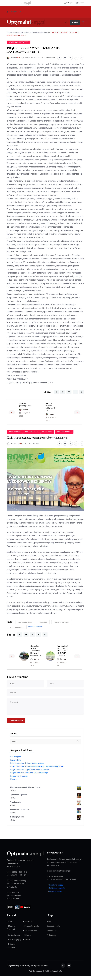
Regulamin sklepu (56, 885)
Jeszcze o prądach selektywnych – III (51, 406)
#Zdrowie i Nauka (64, 432)
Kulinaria (27, 935)
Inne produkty (15, 760)
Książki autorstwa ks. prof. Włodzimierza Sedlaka (29, 770)
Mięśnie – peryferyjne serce (25, 404)
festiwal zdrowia (25, 622)
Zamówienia (51, 930)
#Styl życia (47, 432)
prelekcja (43, 622)
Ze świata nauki (14, 935)
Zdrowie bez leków (17, 627)
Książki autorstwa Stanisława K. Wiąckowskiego (29, 773)
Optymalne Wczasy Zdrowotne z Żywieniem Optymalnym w (36, 650)
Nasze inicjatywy (14, 940)
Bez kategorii (15, 757)
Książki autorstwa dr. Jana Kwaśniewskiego (27, 763)
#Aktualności (15, 432)
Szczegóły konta (53, 926)
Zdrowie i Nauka (30, 930)
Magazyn (13, 779)
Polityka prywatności (57, 888)
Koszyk (75, 22)
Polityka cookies (55, 891)
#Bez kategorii (31, 432)
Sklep (49, 921)
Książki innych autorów (19, 776)
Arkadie (27, 940)
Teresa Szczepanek (61, 622)
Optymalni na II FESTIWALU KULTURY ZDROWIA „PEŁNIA (62, 650)
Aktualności (28, 921)
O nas (10, 921)
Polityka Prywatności (53, 971)
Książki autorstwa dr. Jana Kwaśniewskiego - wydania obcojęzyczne (36, 766)
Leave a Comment (35, 627)
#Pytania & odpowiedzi (19, 42)
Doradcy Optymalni (31, 926)
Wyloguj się (51, 935)
